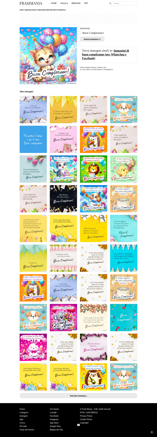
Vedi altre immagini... (78, 396)
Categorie (24, 412)
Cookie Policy (86, 419)
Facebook (54, 416)
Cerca (22, 423)
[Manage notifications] (152, 432)
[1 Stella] (81, 28)
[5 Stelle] (89, 28)
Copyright (84, 423)
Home (22, 409)
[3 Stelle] (85, 28)
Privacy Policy (86, 416)
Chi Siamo (54, 409)
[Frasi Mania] (31, 3)
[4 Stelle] (87, 28)
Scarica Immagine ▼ (92, 39)
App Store (54, 423)
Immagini (24, 416)
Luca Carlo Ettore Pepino (92, 69)
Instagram (54, 419)
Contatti (53, 412)
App (21, 419)
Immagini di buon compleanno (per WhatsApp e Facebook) (105, 54)
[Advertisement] (78, 18)
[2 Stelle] (83, 28)
